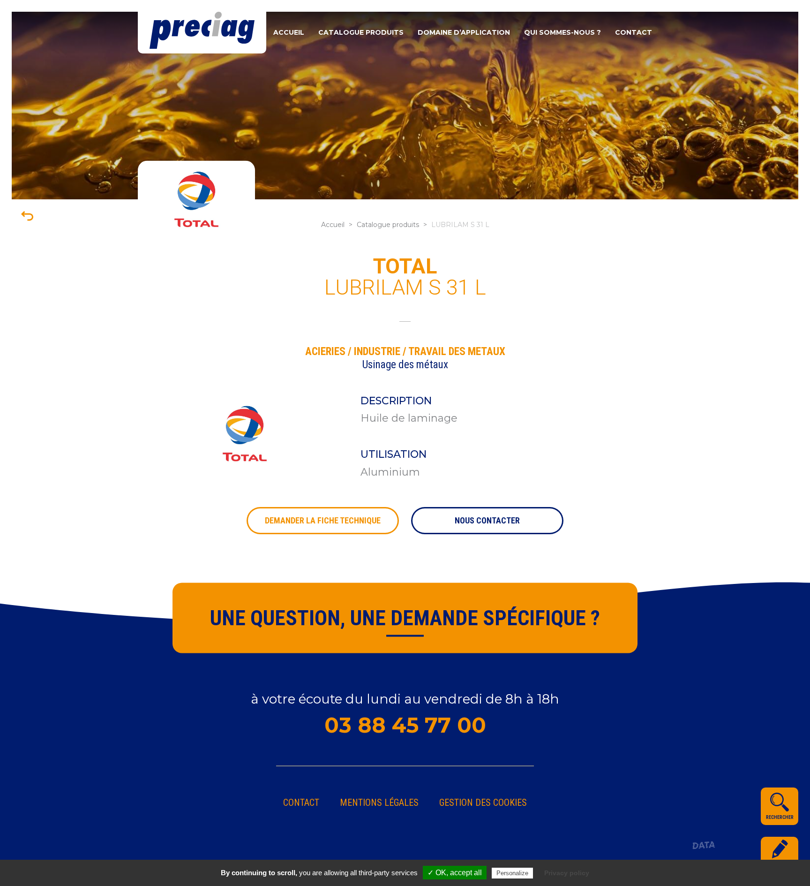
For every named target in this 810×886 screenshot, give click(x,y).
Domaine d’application (464, 32)
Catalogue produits (361, 32)
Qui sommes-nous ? (562, 32)
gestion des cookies (483, 802)
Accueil (288, 32)
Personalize (512, 873)
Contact (633, 32)
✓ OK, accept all (455, 873)
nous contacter (487, 520)
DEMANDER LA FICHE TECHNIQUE (323, 520)
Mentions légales (379, 802)
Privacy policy (566, 873)
